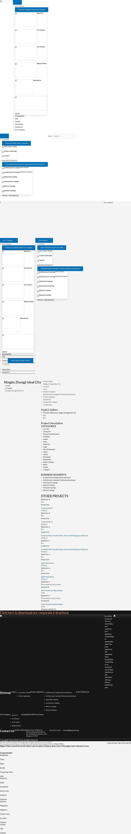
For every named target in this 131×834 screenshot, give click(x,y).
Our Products (43, 240)
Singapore (3, 810)
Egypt (2, 764)
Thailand (3, 822)
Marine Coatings (9, 186)
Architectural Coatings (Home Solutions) (57, 477)
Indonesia (3, 778)
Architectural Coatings (12, 167)
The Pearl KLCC (47, 508)
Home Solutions (24, 167)
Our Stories (41, 30)
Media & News (42, 63)
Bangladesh (4, 755)
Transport (46, 470)
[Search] (51, 140)
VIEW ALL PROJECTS (48, 609)
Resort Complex (48, 462)
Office (45, 452)
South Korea (4, 791)
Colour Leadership (10, 151)
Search (50, 136)
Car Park (46, 429)
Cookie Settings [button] (112, 743)
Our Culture (41, 47)
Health (45, 439)
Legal (45, 447)
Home (8, 386)
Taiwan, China (5, 814)
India (1, 776)
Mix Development (49, 449)
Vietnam (3, 833)
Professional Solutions (26, 172)
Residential (47, 459)
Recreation (47, 457)
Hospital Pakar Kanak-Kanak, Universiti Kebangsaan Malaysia (64, 536)
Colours (7, 156)
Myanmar (3, 799)
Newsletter (37, 80)
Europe (2, 768)
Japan (2, 782)
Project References (82, 692)
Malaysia (3, 795)
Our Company (8, 240)
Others (45, 454)
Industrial (46, 444)
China (2, 759)
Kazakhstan (4, 787)
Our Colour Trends (10, 146)
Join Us (17, 114)
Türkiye (2, 824)
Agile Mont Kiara (47, 563)
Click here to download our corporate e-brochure (34, 613)
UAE (1, 829)
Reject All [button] (121, 743)
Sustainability (26, 714)
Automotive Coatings (11, 181)
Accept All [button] (127, 743)
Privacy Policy (39, 714)
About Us (40, 13)
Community (47, 431)
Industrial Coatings (10, 177)
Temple (45, 467)
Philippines (4, 806)
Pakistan (3, 801)
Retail (45, 464)
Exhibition (46, 437)
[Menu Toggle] (17, 2)
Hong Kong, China (6, 772)
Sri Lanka (3, 818)
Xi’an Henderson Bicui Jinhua (52, 590)
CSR (32, 714)
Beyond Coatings (10, 190)
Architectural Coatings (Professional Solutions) (59, 480)
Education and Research (51, 434)
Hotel (45, 442)
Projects (9, 388)
